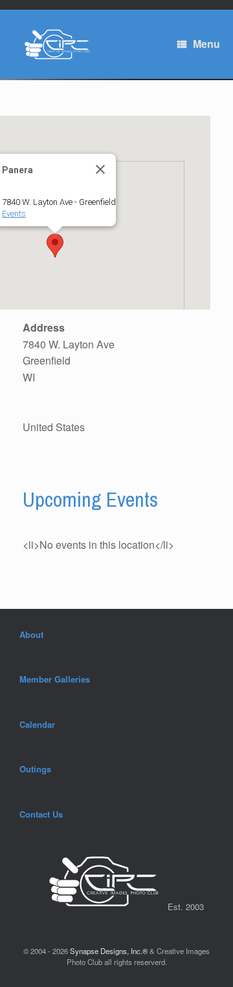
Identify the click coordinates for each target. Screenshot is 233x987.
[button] (55, 245)
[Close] (100, 169)
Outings (35, 769)
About (31, 634)
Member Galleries (54, 679)
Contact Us (41, 814)
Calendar (37, 724)
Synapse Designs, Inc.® (109, 951)
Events (14, 213)
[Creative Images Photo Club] (53, 44)
